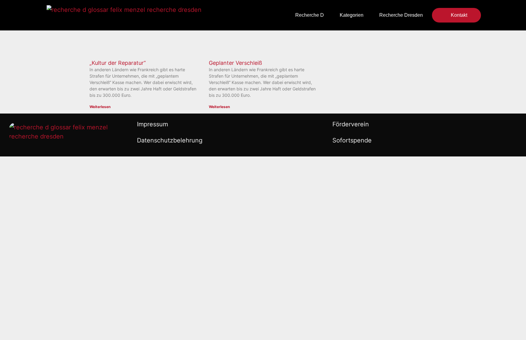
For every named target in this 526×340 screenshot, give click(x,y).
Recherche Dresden (401, 15)
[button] (214, 15)
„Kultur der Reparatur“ (117, 63)
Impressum (152, 124)
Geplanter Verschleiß (235, 63)
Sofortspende (352, 140)
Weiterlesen (99, 106)
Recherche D (309, 15)
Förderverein (350, 124)
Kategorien (351, 15)
